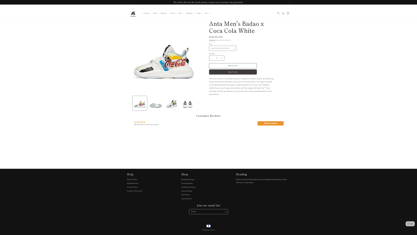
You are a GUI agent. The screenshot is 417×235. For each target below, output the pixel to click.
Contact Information (134, 191)
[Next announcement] (289, 2)
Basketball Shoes (188, 179)
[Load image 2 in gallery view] (155, 103)
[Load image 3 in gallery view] (171, 103)
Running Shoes (187, 183)
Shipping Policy (132, 183)
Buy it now (232, 72)
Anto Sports (211, 230)
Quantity (212, 53)
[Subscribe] (225, 211)
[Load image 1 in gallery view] (139, 103)
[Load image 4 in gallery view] (187, 103)
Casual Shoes (186, 199)
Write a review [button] (270, 123)
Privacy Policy (132, 187)
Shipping (212, 40)
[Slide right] (198, 103)
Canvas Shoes (186, 191)
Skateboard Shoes (188, 187)
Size (210, 44)
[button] (147, 13)
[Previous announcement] (127, 2)
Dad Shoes (185, 195)
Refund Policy (132, 179)
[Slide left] (129, 103)
